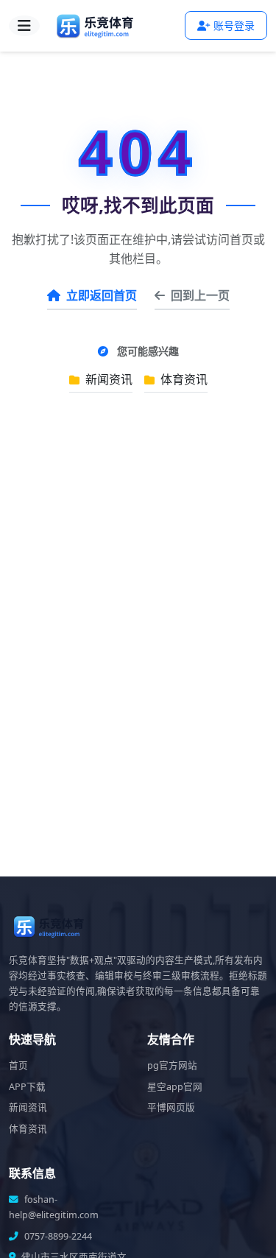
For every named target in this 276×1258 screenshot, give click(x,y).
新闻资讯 (107, 379)
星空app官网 (174, 1086)
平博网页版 (171, 1107)
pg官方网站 (172, 1065)
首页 (18, 1065)
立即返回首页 (101, 295)
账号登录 (234, 25)
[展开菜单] (24, 25)
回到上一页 (200, 295)
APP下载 (27, 1086)
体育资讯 (183, 379)
